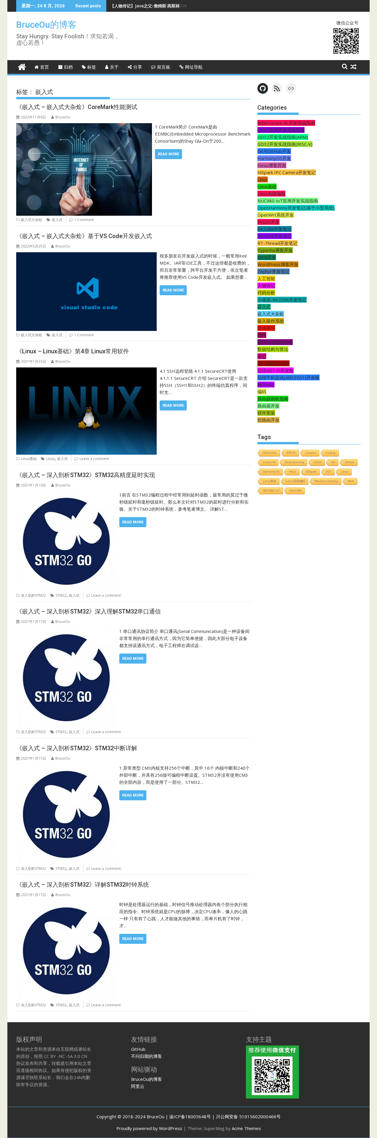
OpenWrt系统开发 (275, 215)
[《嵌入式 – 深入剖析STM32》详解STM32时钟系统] (66, 904)
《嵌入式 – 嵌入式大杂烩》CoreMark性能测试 (76, 106)
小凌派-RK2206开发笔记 (282, 300)
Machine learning (326, 481)
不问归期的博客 (146, 1056)
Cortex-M (269, 462)
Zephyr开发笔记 (273, 271)
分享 (137, 67)
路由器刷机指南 (272, 399)
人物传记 (266, 285)
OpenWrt (296, 490)
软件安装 (266, 413)
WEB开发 (266, 257)
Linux (50, 458)
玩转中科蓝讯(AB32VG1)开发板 (288, 377)
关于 (114, 67)
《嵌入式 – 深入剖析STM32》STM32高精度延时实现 (85, 475)
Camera (310, 452)
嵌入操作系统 (270, 321)
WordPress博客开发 (277, 264)
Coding (330, 452)
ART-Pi (291, 452)
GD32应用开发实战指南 (281, 130)
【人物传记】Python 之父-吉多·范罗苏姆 (148, 6)
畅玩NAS (266, 384)
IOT (328, 471)
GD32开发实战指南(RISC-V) (284, 144)
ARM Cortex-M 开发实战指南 (286, 123)
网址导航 (194, 67)
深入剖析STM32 (33, 595)
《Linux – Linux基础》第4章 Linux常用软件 (72, 351)
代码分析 (266, 293)
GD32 (318, 462)
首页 (44, 67)
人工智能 (266, 278)
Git (333, 462)
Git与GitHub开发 (274, 151)
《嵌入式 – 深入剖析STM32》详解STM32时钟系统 (82, 884)
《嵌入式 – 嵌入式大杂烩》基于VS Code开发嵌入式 (84, 236)
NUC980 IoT (271, 490)
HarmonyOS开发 (274, 158)
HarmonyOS (271, 471)
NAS (351, 481)
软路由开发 (268, 420)
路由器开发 (268, 406)
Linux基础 (29, 458)
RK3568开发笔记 (274, 236)
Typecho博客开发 (275, 250)
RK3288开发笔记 (274, 229)
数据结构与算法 (272, 349)
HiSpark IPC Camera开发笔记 (286, 172)
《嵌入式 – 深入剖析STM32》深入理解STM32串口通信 (88, 611)
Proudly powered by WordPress (149, 1128)
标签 (91, 67)
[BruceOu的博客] (22, 66)
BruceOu (62, 117)
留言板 (163, 67)
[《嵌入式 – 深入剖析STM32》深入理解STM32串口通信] (66, 631)
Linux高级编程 (271, 194)
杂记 (261, 356)
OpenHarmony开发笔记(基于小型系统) (296, 208)
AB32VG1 (270, 452)
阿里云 (137, 1086)
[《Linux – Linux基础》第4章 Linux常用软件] (86, 371)
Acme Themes (246, 1128)
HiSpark (311, 471)
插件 (261, 335)
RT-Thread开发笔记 (277, 243)
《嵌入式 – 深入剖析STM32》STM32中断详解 (76, 748)
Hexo (292, 471)
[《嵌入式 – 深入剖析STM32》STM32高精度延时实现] (66, 495)
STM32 (61, 595)
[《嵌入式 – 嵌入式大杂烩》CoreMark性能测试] (84, 127)
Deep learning (294, 462)
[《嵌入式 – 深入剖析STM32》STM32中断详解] (66, 768)
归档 (68, 67)
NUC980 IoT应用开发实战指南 (287, 201)
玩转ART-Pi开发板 (275, 370)
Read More (168, 154)
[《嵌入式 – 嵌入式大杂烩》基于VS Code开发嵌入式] (86, 256)
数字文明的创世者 (275, 342)
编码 (261, 392)
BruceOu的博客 (46, 24)
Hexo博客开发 (271, 165)
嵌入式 (57, 219)
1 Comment (84, 219)
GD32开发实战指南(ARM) (282, 137)
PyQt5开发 (268, 222)
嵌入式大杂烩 (31, 219)
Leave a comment (94, 458)
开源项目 (266, 328)
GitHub (349, 462)
